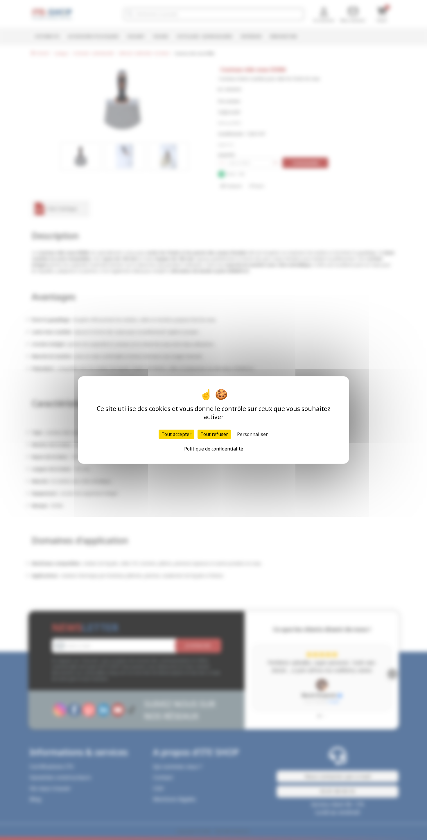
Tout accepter (176, 434)
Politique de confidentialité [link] (213, 449)
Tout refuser (214, 434)
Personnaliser (252, 434)
